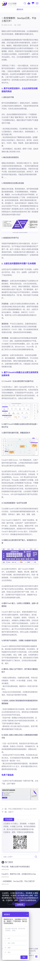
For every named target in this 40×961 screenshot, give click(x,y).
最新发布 (20, 9)
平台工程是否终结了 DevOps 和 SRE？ (22, 809)
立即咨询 (20, 904)
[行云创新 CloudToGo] (9, 3)
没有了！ (11, 812)
